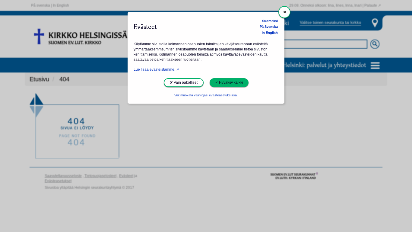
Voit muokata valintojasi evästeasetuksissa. (206, 95)
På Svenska (269, 26)
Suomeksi (270, 21)
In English (270, 32)
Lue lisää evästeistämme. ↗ (156, 69)
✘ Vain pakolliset (184, 82)
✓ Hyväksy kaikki (229, 82)
